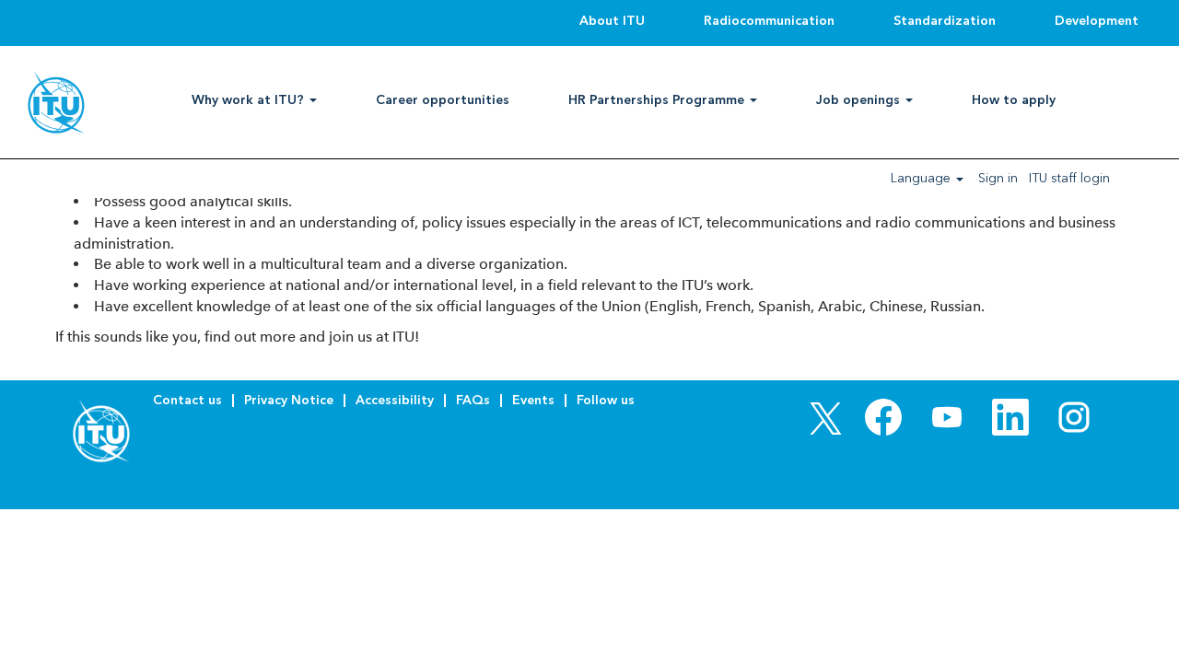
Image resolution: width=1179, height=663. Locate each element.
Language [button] (922, 178)
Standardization (944, 21)
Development (1096, 21)
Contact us (187, 400)
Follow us (606, 400)
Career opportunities (442, 100)
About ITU (612, 21)
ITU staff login (1069, 178)
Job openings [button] (860, 100)
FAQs (473, 400)
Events (533, 400)
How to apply (1014, 100)
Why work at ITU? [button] (250, 100)
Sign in (998, 178)
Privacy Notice (288, 400)
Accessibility (395, 400)
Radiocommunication (769, 21)
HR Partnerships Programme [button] (658, 100)
